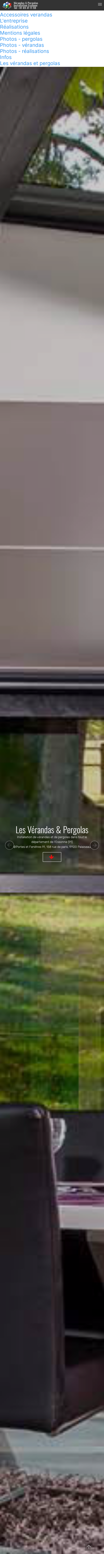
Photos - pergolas (21, 39)
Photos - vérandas (22, 45)
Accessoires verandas (26, 15)
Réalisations (14, 27)
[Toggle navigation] (100, 4)
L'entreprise (14, 21)
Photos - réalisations (24, 51)
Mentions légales (20, 33)
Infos (6, 57)
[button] (9, 845)
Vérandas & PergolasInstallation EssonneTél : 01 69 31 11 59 (26, 5)
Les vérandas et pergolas (30, 63)
